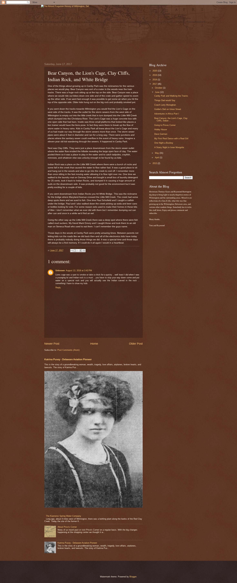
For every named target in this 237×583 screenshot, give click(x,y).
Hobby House (160, 129)
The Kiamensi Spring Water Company (63, 516)
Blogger (132, 576)
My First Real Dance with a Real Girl (171, 138)
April (157, 157)
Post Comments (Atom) (68, 350)
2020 (155, 71)
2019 (155, 75)
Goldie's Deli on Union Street (167, 109)
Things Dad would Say (164, 100)
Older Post (136, 343)
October (159, 88)
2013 (155, 163)
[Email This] (71, 250)
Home (94, 343)
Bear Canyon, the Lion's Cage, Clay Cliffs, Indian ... (171, 119)
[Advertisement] (158, 280)
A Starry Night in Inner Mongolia (169, 147)
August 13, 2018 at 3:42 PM (79, 270)
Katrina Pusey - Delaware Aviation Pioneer (68, 359)
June (157, 92)
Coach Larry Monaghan (165, 105)
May (157, 153)
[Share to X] (77, 250)
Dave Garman (160, 134)
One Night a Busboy (163, 143)
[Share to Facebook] (81, 250)
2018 (155, 79)
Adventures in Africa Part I (166, 114)
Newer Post (51, 343)
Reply (58, 287)
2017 (155, 84)
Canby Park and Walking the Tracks (171, 96)
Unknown (60, 270)
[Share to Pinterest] (84, 250)
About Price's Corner (67, 527)
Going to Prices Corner (165, 125)
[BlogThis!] (74, 250)
